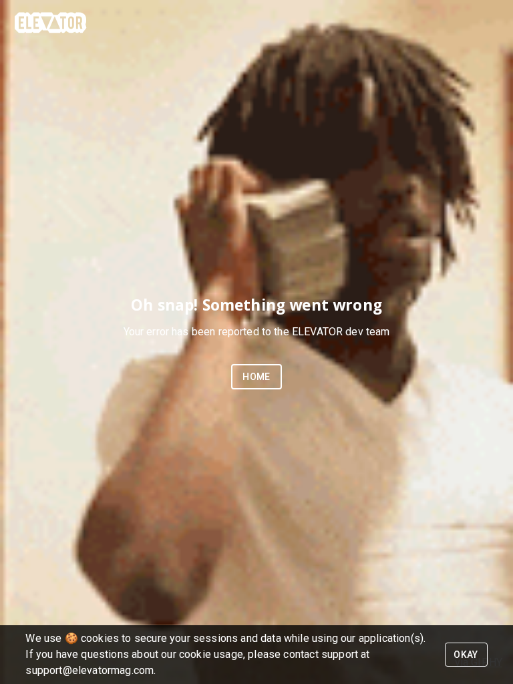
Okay (466, 654)
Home (256, 376)
